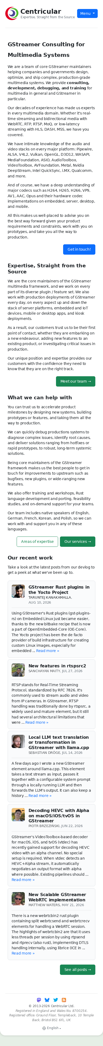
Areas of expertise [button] (37, 541)
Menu (86, 13)
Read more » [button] (47, 651)
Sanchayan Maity (44, 671)
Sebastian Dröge (44, 753)
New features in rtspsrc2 (57, 665)
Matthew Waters (44, 905)
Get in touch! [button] (79, 249)
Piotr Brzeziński (44, 826)
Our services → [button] (77, 541)
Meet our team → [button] (75, 381)
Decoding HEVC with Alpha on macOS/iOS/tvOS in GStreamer (59, 815)
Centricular (40, 11)
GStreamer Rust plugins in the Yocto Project (59, 590)
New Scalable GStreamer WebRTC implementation (57, 897)
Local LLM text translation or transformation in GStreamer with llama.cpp (59, 742)
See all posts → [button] (77, 969)
